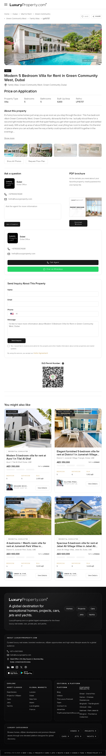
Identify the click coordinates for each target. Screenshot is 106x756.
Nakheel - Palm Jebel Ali (89, 710)
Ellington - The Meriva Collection (88, 715)
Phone (10, 309)
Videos (59, 695)
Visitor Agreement (40, 353)
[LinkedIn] (8, 667)
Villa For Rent (26, 14)
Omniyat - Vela (85, 707)
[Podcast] (26, 667)
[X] (21, 667)
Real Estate (11, 692)
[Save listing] (48, 412)
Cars (93, 608)
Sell (31, 753)
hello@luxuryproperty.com (20, 655)
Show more (9, 138)
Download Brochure (78, 223)
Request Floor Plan (37, 161)
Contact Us (61, 706)
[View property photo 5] (90, 150)
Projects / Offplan (14, 695)
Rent (25, 753)
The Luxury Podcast (65, 699)
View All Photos (90, 60)
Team (59, 702)
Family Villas (35, 18)
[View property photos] (53, 44)
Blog (58, 692)
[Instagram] (17, 667)
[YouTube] (12, 667)
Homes (69, 608)
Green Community (42, 14)
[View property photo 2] (16, 150)
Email (9, 299)
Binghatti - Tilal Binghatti (89, 703)
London (32, 692)
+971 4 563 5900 (16, 651)
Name (10, 289)
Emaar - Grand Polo (87, 693)
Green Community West (16, 18)
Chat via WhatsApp (54, 269)
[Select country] (12, 314)
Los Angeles (34, 706)
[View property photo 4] (65, 150)
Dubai (15, 14)
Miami (31, 702)
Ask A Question (12, 224)
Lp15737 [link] (46, 18)
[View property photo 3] (40, 150)
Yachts (92, 614)
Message (11, 319)
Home (6, 14)
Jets (82, 614)
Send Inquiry (16, 341)
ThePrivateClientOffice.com (67, 713)
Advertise (61, 709)
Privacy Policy (92, 753)
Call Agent (54, 262)
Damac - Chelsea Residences (86, 698)
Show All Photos (14, 161)
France (32, 709)
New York (33, 699)
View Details (42, 488)
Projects (81, 608)
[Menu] (5, 4)
